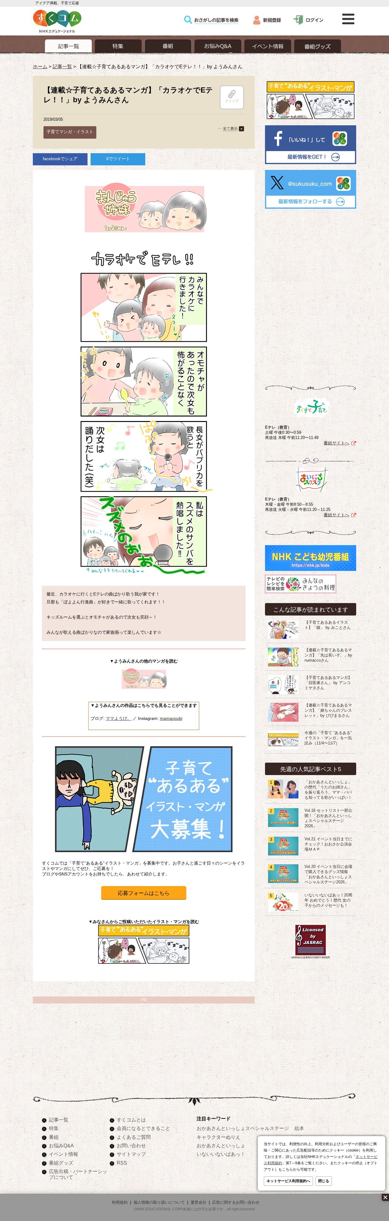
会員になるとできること (143, 1128)
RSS (122, 1162)
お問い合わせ (131, 1145)
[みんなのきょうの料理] (300, 593)
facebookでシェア (60, 158)
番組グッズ (61, 1162)
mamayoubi (171, 718)
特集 (54, 1128)
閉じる (323, 1181)
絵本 (299, 1128)
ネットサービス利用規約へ (288, 1181)
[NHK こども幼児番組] (310, 570)
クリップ (232, 101)
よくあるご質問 (134, 1137)
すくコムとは (131, 1119)
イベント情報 (63, 1154)
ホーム (40, 66)
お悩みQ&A (61, 1145)
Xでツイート (118, 158)
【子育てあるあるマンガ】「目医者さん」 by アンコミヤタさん (328, 683)
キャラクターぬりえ (218, 1137)
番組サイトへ (336, 442)
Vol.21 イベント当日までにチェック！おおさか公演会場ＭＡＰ (328, 844)
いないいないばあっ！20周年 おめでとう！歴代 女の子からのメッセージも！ (328, 900)
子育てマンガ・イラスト (69, 131)
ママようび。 (118, 718)
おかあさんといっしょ (221, 1145)
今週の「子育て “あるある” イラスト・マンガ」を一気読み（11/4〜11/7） (328, 738)
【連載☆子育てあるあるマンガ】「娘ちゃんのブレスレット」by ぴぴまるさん (328, 710)
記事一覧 (62, 66)
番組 (54, 1137)
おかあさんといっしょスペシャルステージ (243, 1128)
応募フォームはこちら (144, 893)
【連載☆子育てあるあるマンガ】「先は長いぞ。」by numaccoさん (328, 655)
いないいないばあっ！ (221, 1154)
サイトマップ (131, 1154)
